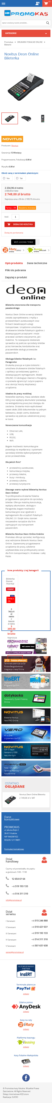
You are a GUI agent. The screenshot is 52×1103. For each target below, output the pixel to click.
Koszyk (49, 1)
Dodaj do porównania (13, 232)
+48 (20, 886)
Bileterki (7, 44)
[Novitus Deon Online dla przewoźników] (26, 87)
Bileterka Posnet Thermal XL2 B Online (10, 583)
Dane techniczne (37, 263)
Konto (37, 3)
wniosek (42, 250)
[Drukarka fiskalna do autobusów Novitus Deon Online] (26, 118)
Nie (8, 178)
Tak (21, 178)
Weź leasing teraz (23, 242)
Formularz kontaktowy (14, 849)
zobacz (26, 994)
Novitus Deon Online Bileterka (32, 794)
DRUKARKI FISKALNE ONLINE (29, 42)
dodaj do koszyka (23, 224)
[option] (26, 87)
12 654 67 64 (18, 878)
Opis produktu (14, 263)
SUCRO (15, 1097)
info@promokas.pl (14, 900)
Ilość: (6, 216)
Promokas (26, 13)
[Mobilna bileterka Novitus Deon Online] (42, 118)
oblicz (18, 250)
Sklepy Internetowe (11, 1094)
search (48, 23)
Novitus (14, 145)
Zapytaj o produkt (16, 277)
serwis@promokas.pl (15, 952)
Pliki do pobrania (15, 270)
